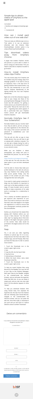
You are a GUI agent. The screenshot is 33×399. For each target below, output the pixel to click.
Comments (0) (10, 30)
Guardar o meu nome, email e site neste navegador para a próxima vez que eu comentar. (16, 370)
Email (16, 354)
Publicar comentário (11, 376)
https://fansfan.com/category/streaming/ (16, 158)
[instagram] (16, 395)
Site (16, 360)
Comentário (16, 325)
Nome (16, 348)
